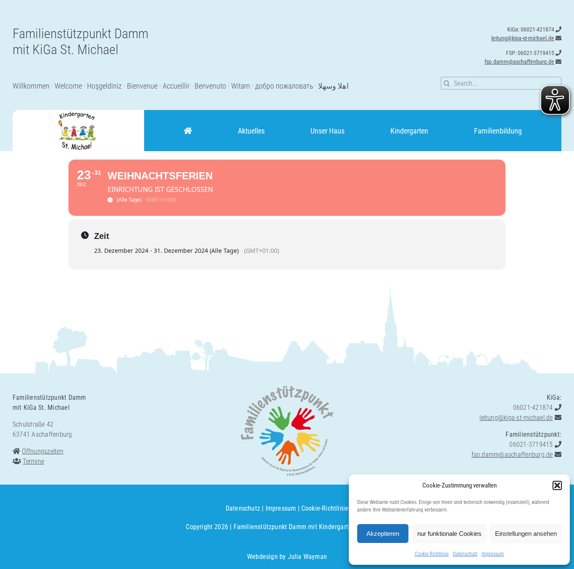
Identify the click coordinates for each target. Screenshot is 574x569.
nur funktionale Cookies (449, 533)
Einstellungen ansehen (526, 533)
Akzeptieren (382, 533)
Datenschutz (465, 554)
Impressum (493, 554)
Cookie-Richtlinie (432, 554)
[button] (557, 485)
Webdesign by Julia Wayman (287, 557)
